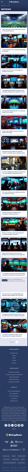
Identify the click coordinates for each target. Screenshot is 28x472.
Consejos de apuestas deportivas (14, 374)
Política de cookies (5, 467)
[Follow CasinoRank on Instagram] (9, 425)
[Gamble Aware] (12, 449)
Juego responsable (14, 377)
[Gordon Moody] (14, 446)
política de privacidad (22, 467)
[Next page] (17, 342)
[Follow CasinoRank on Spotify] (19, 425)
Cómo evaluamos (14, 393)
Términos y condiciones (15, 470)
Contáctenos (14, 398)
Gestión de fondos (14, 379)
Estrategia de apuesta (14, 372)
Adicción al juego (13, 467)
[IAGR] (7, 442)
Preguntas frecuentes (14, 382)
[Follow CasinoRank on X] (12, 425)
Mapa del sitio (14, 401)
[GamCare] (19, 442)
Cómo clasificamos (14, 396)
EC (13, 429)
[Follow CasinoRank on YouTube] (15, 425)
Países (14, 358)
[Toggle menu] (2, 1)
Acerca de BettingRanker (14, 391)
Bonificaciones (14, 353)
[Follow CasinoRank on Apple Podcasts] (22, 425)
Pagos (14, 355)
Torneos (14, 360)
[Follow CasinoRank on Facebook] (5, 425)
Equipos (14, 363)
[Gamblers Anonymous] (12, 442)
